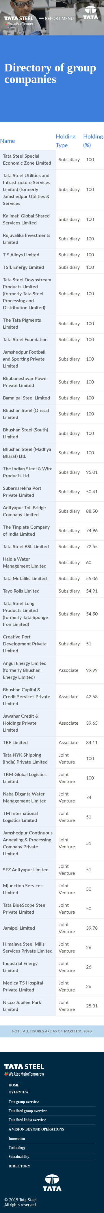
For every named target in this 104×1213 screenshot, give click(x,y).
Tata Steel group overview (28, 1111)
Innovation (17, 1139)
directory (19, 1166)
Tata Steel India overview (27, 1120)
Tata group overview (24, 1102)
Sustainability (19, 1157)
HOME (14, 1085)
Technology (17, 1148)
